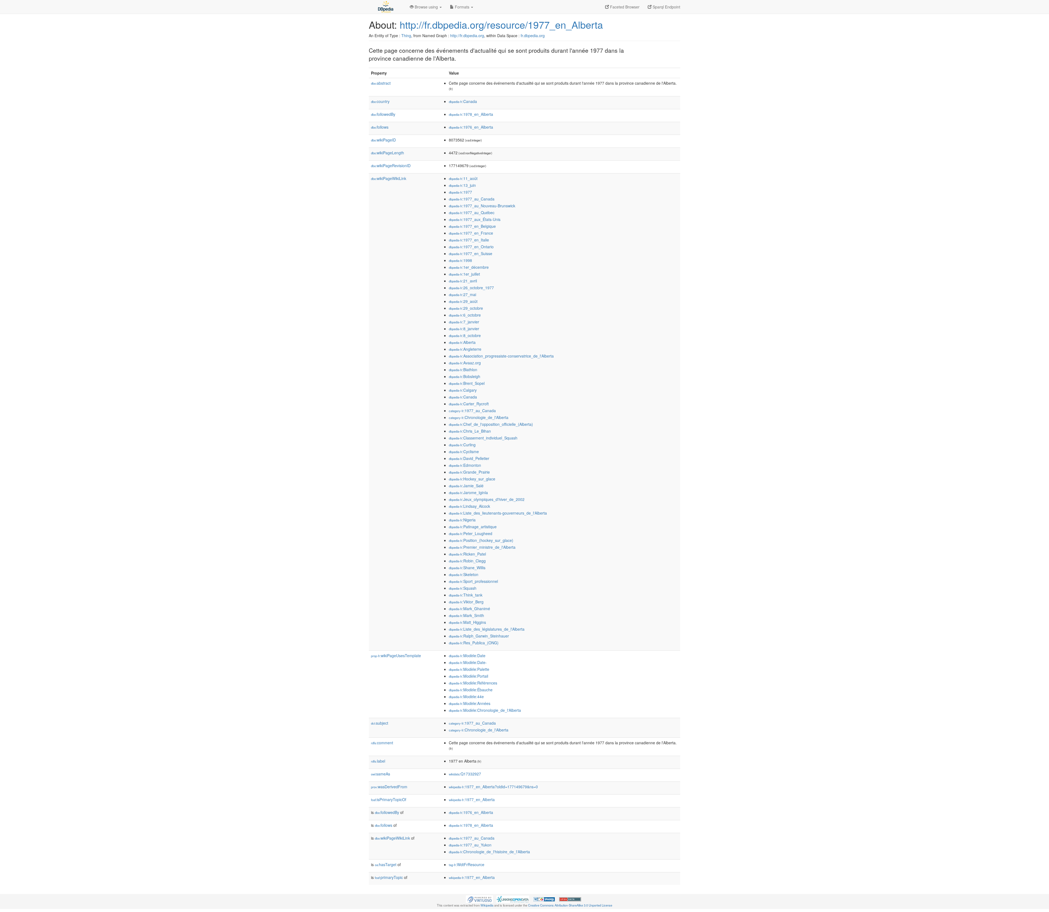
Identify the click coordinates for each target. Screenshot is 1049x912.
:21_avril (463, 281)
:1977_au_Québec (471, 212)
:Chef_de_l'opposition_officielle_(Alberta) (491, 424)
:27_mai (462, 294)
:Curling (462, 444)
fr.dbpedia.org (533, 35)
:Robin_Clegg (467, 560)
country (380, 101)
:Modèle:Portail (468, 676)
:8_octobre (465, 335)
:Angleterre (465, 349)
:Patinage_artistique (473, 526)
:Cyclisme (464, 451)
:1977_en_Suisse (470, 253)
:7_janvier (464, 321)
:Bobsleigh (464, 376)
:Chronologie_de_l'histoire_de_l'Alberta (489, 851)
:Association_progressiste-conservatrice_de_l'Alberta (501, 356)
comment (382, 742)
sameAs (380, 774)
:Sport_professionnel (473, 581)
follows (379, 127)
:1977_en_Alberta (472, 799)
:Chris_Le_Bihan (470, 431)
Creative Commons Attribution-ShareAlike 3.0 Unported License (570, 905)
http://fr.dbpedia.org (467, 35)
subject (379, 723)
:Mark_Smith (466, 615)
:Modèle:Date (467, 655)
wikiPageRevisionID (391, 165)
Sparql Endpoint (666, 7)
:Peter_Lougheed (470, 533)
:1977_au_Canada (471, 199)
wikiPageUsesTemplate (396, 655)
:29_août (463, 301)
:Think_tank (465, 595)
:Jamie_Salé (466, 485)
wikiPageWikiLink (388, 178)
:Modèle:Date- (468, 662)
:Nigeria (462, 520)
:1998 (460, 260)
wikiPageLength (387, 152)
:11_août (463, 178)
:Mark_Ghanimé (469, 608)
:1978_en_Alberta (471, 114)
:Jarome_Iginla (468, 492)
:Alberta (462, 342)
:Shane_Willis (467, 567)
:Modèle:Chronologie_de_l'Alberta (485, 710)
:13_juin (462, 185)
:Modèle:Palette (469, 669)
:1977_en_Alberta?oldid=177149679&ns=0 (493, 786)
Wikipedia (487, 905)
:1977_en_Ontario (471, 246)
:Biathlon (463, 369)
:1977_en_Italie (469, 240)
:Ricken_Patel (467, 554)
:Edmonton (465, 465)
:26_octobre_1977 (471, 287)
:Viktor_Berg (466, 601)
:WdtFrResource (466, 864)
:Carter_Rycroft (469, 403)
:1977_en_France (471, 233)
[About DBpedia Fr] (385, 7)
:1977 (460, 192)
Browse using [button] (426, 7)
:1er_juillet (464, 274)
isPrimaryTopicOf (388, 799)
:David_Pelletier (469, 458)
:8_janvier (464, 328)
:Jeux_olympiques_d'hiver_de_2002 (486, 499)
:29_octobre (466, 308)
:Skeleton (463, 574)
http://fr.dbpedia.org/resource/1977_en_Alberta (501, 24)
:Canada (463, 101)
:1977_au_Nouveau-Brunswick (482, 205)
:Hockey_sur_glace (472, 479)
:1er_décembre (469, 267)
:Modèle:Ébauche (471, 689)
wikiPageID (383, 140)
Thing (406, 35)
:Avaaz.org (465, 362)
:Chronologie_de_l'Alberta (478, 417)
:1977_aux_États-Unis (474, 219)
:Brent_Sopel (467, 383)
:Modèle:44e (466, 696)
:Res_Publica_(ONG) (474, 642)
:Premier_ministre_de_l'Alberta (482, 547)
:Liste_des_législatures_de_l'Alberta (486, 629)
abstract (381, 83)
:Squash (462, 588)
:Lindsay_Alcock (469, 506)
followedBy (383, 114)
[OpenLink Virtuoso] (479, 898)
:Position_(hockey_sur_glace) (481, 540)
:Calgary (463, 390)
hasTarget (385, 864)
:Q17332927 (465, 774)
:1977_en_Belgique (472, 226)
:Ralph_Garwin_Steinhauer (479, 636)
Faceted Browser (624, 7)
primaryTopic (389, 877)
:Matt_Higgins (467, 622)
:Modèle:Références (473, 683)
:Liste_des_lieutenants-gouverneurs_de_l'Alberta (498, 513)
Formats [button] (462, 7)
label (378, 761)
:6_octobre (465, 315)
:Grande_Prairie (469, 472)
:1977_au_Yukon (470, 845)
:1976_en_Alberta (471, 127)
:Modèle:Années (469, 703)
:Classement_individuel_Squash (483, 438)
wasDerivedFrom (389, 786)
